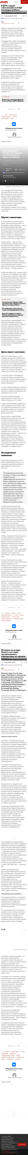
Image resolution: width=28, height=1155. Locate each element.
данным (5, 41)
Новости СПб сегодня (7, 619)
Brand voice (18, 1059)
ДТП (6, 115)
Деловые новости (6, 617)
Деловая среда (5, 1053)
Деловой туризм (16, 1051)
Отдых (13, 613)
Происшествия (13, 115)
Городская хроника (6, 117)
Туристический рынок (7, 615)
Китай (16, 615)
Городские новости (18, 619)
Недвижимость (20, 1057)
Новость (15, 117)
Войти (24, 2)
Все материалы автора (7, 23)
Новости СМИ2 (6, 141)
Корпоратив (13, 1053)
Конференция (10, 1059)
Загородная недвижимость (8, 1057)
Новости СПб (5, 118)
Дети (11, 118)
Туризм (19, 613)
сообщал (6, 68)
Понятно (22, 1144)
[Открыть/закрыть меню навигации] (15, 2)
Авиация (22, 615)
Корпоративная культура (8, 1055)
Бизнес (3, 1059)
